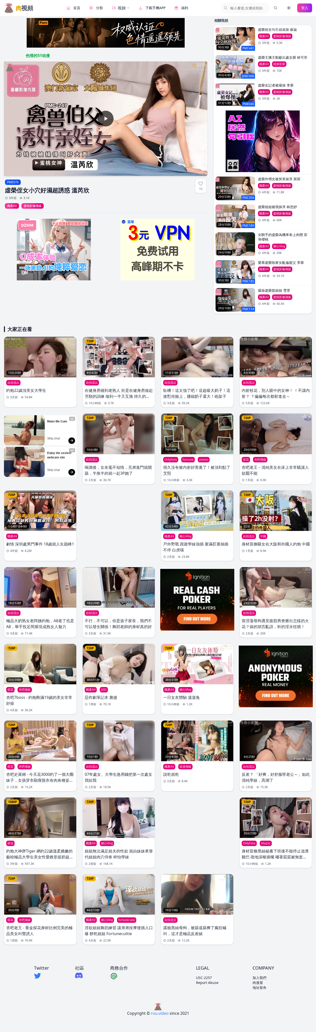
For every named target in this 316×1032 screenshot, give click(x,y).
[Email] (119, 975)
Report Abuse (207, 982)
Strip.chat (53, 438)
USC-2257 (204, 977)
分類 (99, 7)
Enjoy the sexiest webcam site (59, 455)
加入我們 (259, 977)
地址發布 (259, 987)
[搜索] (275, 8)
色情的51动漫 (38, 55)
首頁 (76, 7)
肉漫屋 (258, 982)
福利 (184, 7)
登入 (304, 7)
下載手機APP (155, 7)
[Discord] (79, 975)
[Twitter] (41, 975)
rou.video (160, 1013)
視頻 (122, 8)
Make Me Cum (57, 421)
